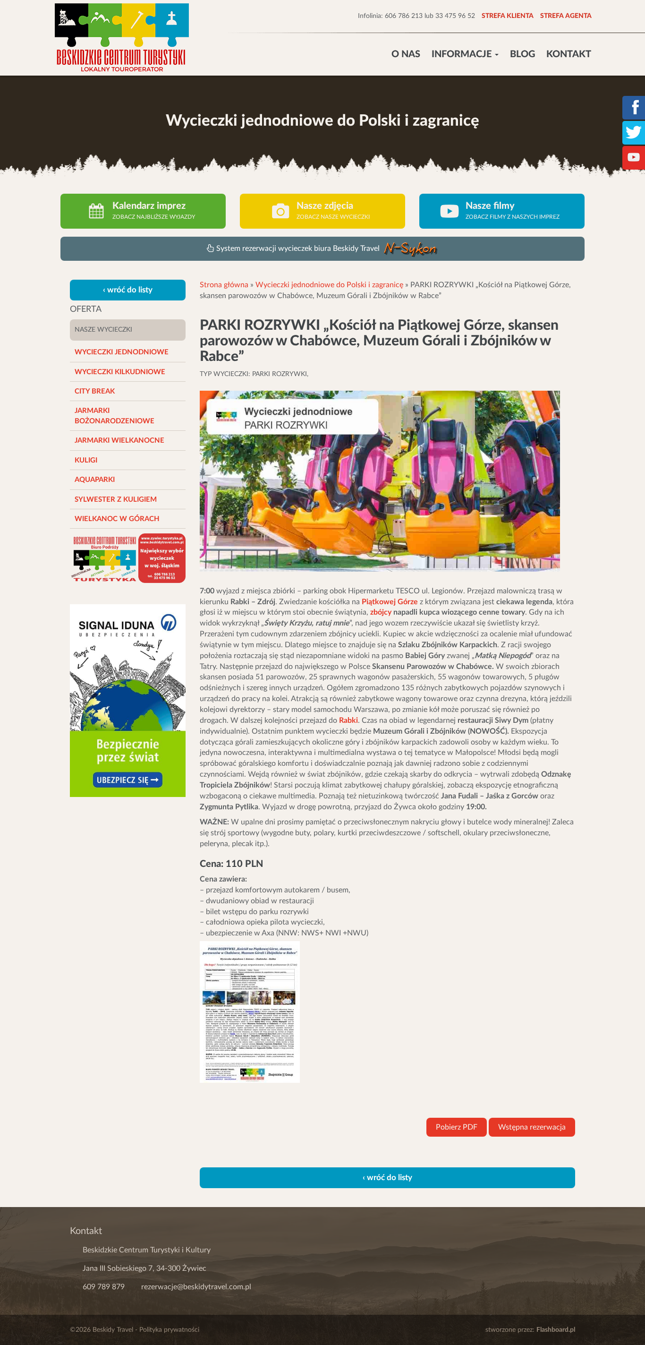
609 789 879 (104, 1287)
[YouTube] (634, 157)
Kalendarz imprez (149, 206)
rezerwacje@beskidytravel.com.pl (196, 1287)
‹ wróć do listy (128, 290)
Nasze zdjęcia (325, 206)
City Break (95, 391)
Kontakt (568, 54)
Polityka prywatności (169, 1330)
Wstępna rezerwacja (532, 1127)
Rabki (348, 720)
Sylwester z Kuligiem (116, 499)
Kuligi (86, 460)
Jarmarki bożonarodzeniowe (114, 415)
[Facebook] (634, 107)
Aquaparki (95, 479)
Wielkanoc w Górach (117, 519)
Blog (522, 54)
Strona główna (224, 285)
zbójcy (380, 612)
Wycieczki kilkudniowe (120, 372)
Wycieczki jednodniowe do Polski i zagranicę (329, 285)
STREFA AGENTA (566, 16)
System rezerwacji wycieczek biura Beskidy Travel (299, 248)
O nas (405, 54)
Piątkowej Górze (390, 602)
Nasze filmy (490, 206)
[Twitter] (634, 132)
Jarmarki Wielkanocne (119, 440)
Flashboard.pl (555, 1330)
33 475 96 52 (455, 16)
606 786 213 (404, 16)
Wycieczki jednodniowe (122, 352)
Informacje (463, 54)
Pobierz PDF (456, 1127)
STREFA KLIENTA (508, 16)
